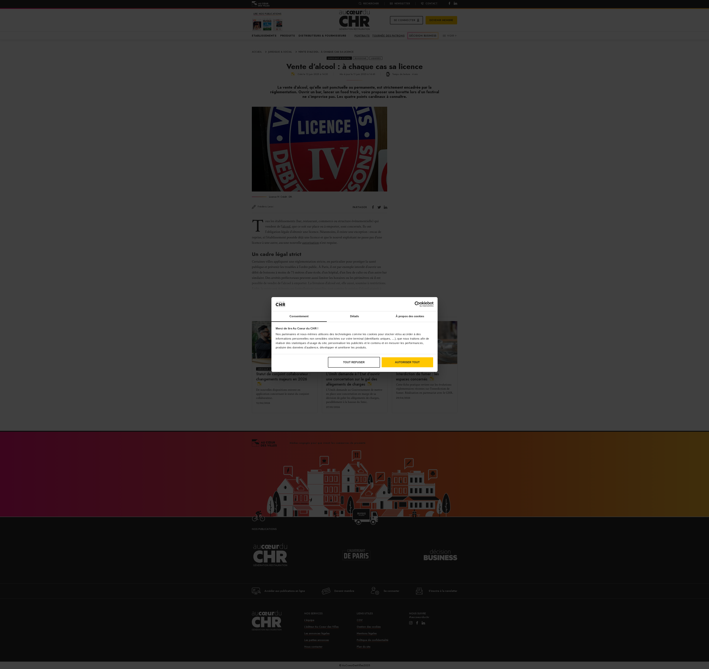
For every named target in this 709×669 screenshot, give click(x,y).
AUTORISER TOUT (407, 362)
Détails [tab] (354, 316)
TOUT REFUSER (354, 362)
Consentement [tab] (299, 316)
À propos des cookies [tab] (410, 316)
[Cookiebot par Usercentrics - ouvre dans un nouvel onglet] (417, 304)
